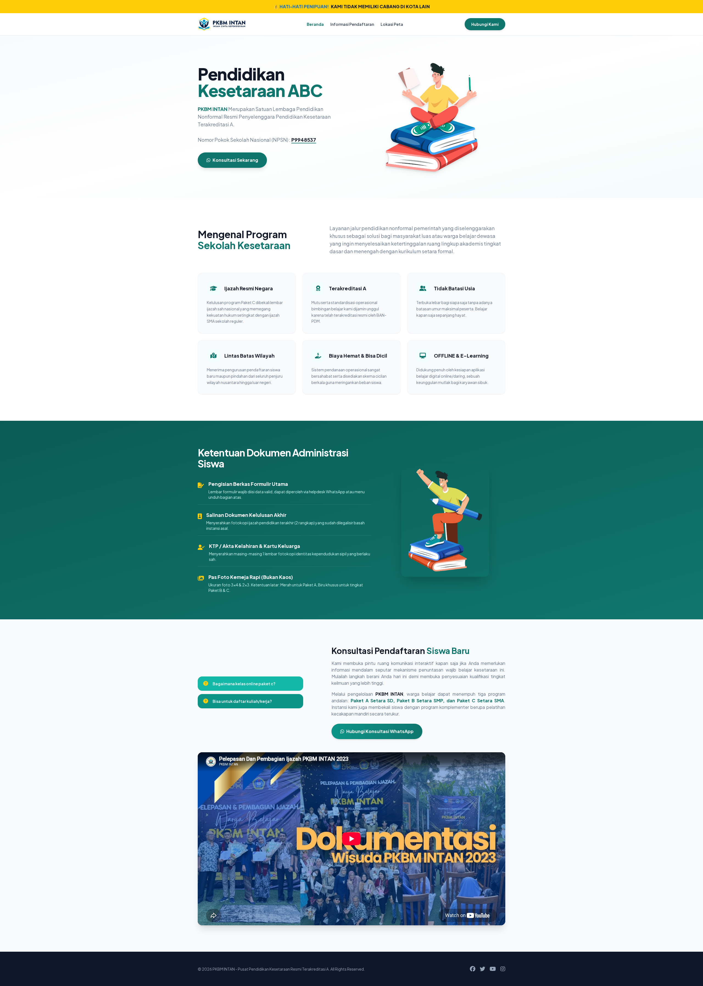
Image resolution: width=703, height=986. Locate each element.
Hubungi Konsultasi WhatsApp (380, 731)
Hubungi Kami (485, 24)
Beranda (315, 24)
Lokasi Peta (392, 24)
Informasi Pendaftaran (352, 24)
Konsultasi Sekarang (235, 160)
